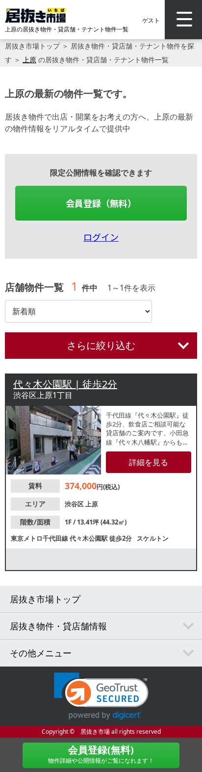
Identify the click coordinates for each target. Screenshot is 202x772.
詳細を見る (148, 462)
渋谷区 (75, 503)
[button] (101, 696)
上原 (29, 59)
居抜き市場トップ (32, 45)
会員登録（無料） (101, 203)
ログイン (101, 236)
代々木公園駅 (89, 538)
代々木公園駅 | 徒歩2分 (65, 384)
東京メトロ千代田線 (40, 538)
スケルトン (153, 538)
